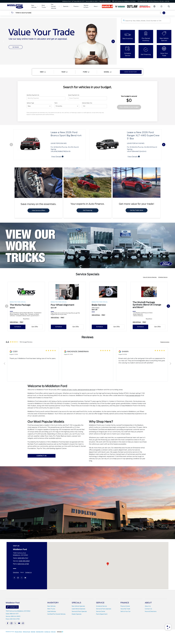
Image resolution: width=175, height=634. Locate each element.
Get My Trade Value (136, 210)
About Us (148, 606)
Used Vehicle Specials (78, 609)
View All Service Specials (150, 277)
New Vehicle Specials (78, 606)
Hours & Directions (150, 611)
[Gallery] (58, 41)
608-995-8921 (24, 561)
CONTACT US (41, 456)
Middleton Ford (10, 631)
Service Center (100, 611)
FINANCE (124, 603)
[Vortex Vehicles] (119, 6)
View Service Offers (38, 210)
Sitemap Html (40, 631)
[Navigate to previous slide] (1, 41)
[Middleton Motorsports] (144, 6)
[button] (108, 564)
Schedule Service (162, 277)
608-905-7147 (23, 558)
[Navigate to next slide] (115, 41)
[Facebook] (14, 577)
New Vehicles (51, 606)
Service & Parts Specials (79, 611)
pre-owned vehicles (133, 395)
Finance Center (125, 606)
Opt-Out (53, 631)
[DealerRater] (23, 623)
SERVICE (100, 603)
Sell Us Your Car (125, 611)
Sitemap (33, 631)
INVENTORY (53, 603)
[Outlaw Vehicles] (132, 6)
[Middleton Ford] (17, 6)
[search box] (145, 20)
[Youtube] (25, 577)
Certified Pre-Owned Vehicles (56, 614)
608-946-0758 (23, 564)
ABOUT (148, 603)
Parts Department (101, 614)
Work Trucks (51, 609)
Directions (16, 572)
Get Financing (87, 210)
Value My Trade (125, 609)
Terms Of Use (26, 631)
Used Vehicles (51, 611)
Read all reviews (164, 342)
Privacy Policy (18, 631)
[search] (169, 6)
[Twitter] (21, 577)
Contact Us (28, 572)
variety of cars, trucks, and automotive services (78, 390)
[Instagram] (18, 577)
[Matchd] (107, 6)
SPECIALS (76, 603)
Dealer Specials (76, 614)
